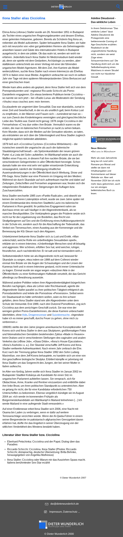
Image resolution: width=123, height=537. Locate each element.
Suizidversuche (61, 314)
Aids (24, 314)
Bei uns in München (103, 151)
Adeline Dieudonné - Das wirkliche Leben (103, 20)
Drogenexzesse (37, 314)
